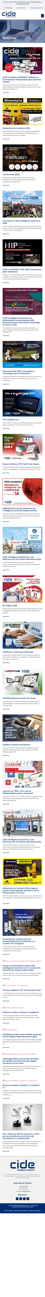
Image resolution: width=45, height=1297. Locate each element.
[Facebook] (17, 1198)
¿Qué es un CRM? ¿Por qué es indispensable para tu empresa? (18, 792)
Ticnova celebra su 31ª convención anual (22, 990)
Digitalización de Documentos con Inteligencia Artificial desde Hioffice (20, 509)
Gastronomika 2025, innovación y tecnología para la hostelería (19, 372)
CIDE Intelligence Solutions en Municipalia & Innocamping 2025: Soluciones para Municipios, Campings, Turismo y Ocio (21, 321)
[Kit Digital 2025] (22, 589)
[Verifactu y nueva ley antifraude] (22, 635)
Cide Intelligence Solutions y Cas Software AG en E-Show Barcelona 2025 (22, 558)
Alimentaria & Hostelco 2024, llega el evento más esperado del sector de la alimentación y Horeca (21, 890)
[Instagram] (20, 1198)
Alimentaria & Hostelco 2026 (16, 128)
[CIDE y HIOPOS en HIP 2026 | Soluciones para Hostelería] (22, 253)
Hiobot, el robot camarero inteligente (21, 1012)
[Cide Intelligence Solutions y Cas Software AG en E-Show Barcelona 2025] (22, 540)
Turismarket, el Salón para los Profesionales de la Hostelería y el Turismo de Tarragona (19, 941)
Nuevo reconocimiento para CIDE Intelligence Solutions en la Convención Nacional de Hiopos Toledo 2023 (21, 968)
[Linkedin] (27, 1198)
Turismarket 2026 (11, 174)
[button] (42, 15)
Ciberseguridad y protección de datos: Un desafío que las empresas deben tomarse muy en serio (21, 1061)
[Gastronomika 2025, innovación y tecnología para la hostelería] (22, 354)
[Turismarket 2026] (22, 158)
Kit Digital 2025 (10, 605)
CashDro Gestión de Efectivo (16, 745)
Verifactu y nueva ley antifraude (18, 652)
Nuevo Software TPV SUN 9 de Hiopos (21, 464)
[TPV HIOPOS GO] (22, 403)
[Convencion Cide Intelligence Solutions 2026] (22, 204)
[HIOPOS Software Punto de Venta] (22, 681)
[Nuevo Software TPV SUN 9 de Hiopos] (22, 447)
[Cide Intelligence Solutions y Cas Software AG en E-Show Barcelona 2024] (22, 823)
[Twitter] (24, 1198)
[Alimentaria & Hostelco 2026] (22, 111)
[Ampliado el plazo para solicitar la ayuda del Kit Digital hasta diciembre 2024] (10, 1030)
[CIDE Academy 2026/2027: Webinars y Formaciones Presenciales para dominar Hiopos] (22, 60)
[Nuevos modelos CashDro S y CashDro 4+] (20, 1081)
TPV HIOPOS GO (10, 420)
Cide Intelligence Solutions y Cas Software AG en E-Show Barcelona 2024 (22, 840)
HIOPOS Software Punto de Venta (19, 698)
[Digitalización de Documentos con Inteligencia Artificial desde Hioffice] (22, 492)
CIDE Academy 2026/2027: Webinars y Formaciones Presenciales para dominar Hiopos (22, 79)
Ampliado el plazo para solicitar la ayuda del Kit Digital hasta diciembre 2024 (22, 1035)
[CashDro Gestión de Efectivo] (22, 728)
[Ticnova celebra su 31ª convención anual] (15, 985)
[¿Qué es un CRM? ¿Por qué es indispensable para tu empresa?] (22, 774)
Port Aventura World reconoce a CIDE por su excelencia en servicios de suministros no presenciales (21, 1136)
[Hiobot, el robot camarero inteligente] (13, 1008)
